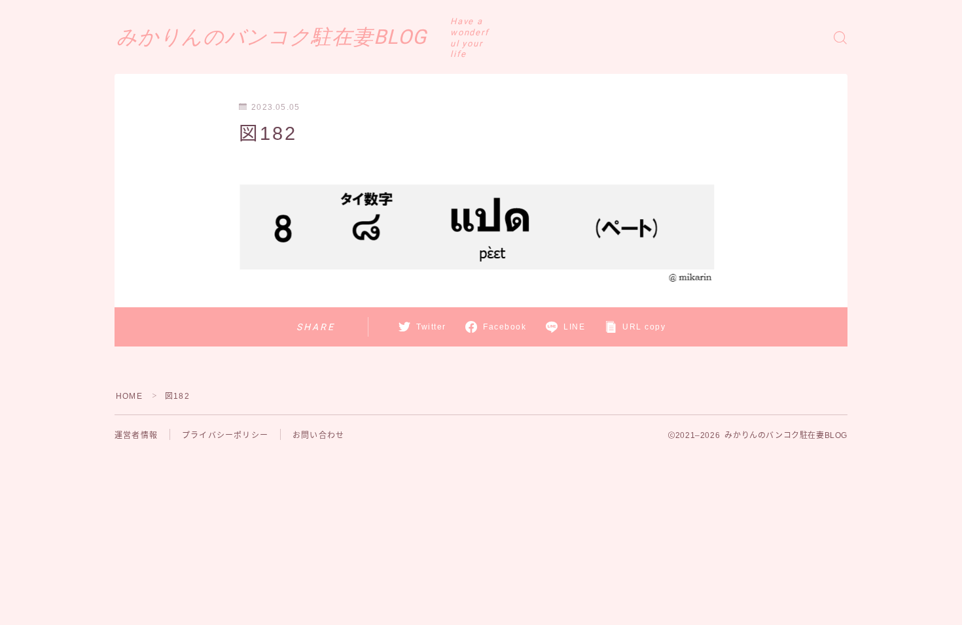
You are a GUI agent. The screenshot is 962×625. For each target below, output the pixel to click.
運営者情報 (136, 435)
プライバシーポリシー (225, 435)
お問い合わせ (318, 435)
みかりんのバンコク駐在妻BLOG (271, 37)
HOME (129, 396)
